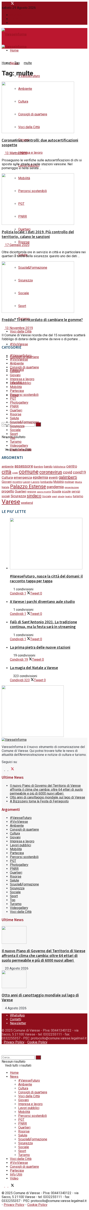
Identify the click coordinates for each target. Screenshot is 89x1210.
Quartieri (24, 229)
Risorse (24, 242)
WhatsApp (17, 15)
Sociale (15, 430)
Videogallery (19, 446)
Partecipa (17, 391)
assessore (23, 466)
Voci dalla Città (20, 331)
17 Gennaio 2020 (16, 245)
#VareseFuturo (21, 356)
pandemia (55, 486)
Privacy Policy (14, 1042)
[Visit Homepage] (14, 34)
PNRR (14, 406)
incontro (17, 482)
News (14, 1077)
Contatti (15, 19)
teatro (68, 496)
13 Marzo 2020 (15, 153)
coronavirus (50, 472)
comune (28, 472)
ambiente (8, 466)
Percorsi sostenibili (24, 395)
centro (71, 466)
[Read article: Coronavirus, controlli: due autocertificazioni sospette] (44, 108)
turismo (78, 496)
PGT (13, 399)
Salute (14, 418)
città (6, 472)
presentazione (72, 487)
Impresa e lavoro (30, 153)
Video (14, 1178)
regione (31, 491)
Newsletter (18, 23)
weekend (27, 502)
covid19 (79, 472)
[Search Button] (3, 411)
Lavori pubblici (20, 383)
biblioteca (59, 466)
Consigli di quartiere (24, 367)
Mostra (78, 482)
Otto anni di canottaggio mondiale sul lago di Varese (47, 797)
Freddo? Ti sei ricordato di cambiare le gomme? (42, 319)
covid (67, 472)
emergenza (23, 477)
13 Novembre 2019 (18, 328)
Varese (11, 501)
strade (61, 496)
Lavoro (35, 481)
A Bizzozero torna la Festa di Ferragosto (39, 801)
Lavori (26, 481)
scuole (66, 491)
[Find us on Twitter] (11, 4)
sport (54, 496)
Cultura (15, 371)
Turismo (16, 442)
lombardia (46, 481)
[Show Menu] (3, 43)
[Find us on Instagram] (6, 4)
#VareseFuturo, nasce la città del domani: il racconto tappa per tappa (46, 578)
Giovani (15, 375)
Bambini (38, 466)
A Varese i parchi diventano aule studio (42, 601)
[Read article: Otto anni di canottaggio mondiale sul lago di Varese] (44, 979)
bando (48, 466)
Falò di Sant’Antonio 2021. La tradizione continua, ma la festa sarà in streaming (43, 624)
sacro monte (44, 491)
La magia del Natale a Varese (34, 667)
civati (15, 472)
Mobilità (16, 387)
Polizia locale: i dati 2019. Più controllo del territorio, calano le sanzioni (38, 234)
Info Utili (16, 1174)
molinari (69, 481)
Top (12, 438)
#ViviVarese (19, 344)
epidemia (40, 477)
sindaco (34, 495)
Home (14, 50)
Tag (17, 63)
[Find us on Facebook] (3, 4)
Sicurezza (17, 426)
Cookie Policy (37, 1042)
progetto (8, 491)
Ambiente (17, 363)
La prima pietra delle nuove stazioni (40, 647)
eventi (53, 478)
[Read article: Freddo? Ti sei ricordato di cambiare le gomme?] (44, 287)
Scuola (56, 491)
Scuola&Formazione (24, 422)
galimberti (68, 477)
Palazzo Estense (28, 486)
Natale (5, 487)
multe (28, 63)
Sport (14, 434)
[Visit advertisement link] (33, 736)
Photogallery (19, 403)
